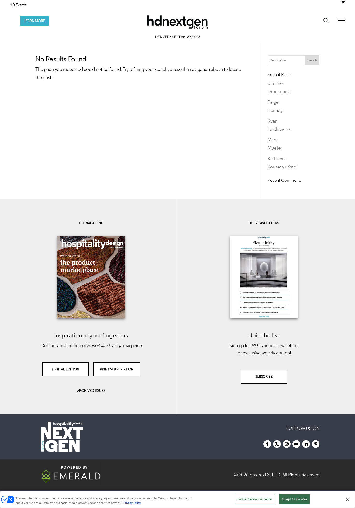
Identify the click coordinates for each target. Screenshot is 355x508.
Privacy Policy (132, 502)
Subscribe (264, 376)
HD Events (18, 5)
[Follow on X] (277, 444)
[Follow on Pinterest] (316, 444)
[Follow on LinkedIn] (306, 444)
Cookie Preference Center (254, 499)
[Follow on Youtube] (296, 444)
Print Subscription (117, 369)
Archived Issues (91, 390)
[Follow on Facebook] (267, 444)
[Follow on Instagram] (287, 444)
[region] (177, 499)
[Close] (347, 499)
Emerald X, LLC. (265, 474)
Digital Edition (65, 369)
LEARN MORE (34, 20)
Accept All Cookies (294, 499)
